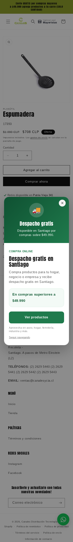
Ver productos (36, 317)
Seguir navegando (19, 337)
